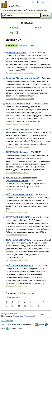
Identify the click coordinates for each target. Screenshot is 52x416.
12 (31, 306)
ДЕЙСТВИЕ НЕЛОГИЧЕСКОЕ (19, 265)
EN (32, 2)
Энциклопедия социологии (16, 212)
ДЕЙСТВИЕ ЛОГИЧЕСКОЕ (18, 240)
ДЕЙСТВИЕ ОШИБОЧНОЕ (18, 104)
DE (38, 2)
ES (43, 2)
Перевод (23, 45)
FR (48, 2)
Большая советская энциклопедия (20, 73)
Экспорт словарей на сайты (10, 324)
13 (37, 306)
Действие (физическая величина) (22, 78)
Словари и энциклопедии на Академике (24, 10)
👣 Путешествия (7, 320)
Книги (38, 27)
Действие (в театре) (16, 52)
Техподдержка (18, 316)
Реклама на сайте (30, 316)
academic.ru (11, 4)
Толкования (26, 23)
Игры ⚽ (14, 32)
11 (25, 306)
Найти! (46, 15)
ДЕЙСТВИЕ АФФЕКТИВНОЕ (19, 194)
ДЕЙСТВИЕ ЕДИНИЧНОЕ (18, 217)
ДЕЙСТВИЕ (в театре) (16, 129)
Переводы (14, 27)
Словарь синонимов (14, 189)
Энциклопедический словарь (17, 147)
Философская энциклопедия (17, 124)
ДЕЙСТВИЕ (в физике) (17, 152)
